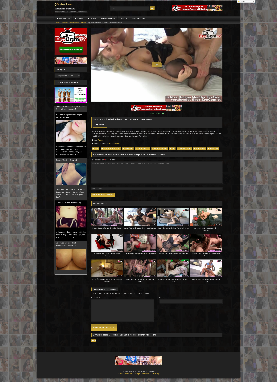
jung (94, 340)
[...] (60, 146)
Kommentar (95, 297)
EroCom (101, 140)
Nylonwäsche (129, 148)
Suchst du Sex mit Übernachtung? (69, 151)
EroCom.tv (123, 18)
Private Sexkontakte (138, 18)
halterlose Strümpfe (185, 148)
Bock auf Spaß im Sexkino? (66, 109)
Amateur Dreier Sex (143, 148)
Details (101, 125)
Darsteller (93, 18)
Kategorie (80, 18)
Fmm (173, 148)
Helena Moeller (115, 144)
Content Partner (123, 374)
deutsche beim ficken (160, 148)
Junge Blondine (200, 148)
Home (58, 22)
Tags (157, 374)
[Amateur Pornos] (64, 5)
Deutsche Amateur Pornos (70, 22)
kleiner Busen (214, 148)
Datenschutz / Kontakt (148, 374)
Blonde (83, 22)
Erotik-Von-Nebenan (108, 18)
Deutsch (242, 1)
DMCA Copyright (135, 374)
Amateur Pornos (64, 18)
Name (162, 297)
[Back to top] (270, 375)
